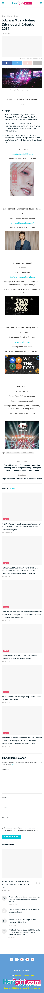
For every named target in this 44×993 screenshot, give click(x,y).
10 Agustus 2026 (8, 576)
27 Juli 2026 (6, 702)
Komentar (6, 769)
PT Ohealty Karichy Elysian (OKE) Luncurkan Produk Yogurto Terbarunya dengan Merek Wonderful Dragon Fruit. (24, 932)
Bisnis (5, 607)
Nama (5, 798)
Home (3, 16)
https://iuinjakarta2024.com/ (22, 154)
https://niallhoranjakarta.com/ (22, 223)
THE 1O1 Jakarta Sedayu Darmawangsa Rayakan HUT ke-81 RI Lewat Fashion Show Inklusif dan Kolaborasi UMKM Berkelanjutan (21, 117)
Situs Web (5, 818)
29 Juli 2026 (6, 661)
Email (4, 808)
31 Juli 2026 (6, 620)
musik (31, 453)
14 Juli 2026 (6, 746)
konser (24, 453)
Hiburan (9, 16)
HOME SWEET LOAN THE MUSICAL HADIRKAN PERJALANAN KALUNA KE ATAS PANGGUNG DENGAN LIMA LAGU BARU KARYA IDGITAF (20, 570)
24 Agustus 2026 (8, 532)
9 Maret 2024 (6, 33)
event (9, 453)
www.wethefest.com (22, 342)
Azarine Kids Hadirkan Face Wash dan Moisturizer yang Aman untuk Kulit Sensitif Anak (16, 884)
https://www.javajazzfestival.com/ (22, 277)
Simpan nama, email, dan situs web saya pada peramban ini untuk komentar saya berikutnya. (22, 829)
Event (15, 16)
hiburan (16, 453)
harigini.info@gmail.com (24, 975)
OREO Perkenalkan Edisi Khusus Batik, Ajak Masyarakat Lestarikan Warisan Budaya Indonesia (24, 899)
